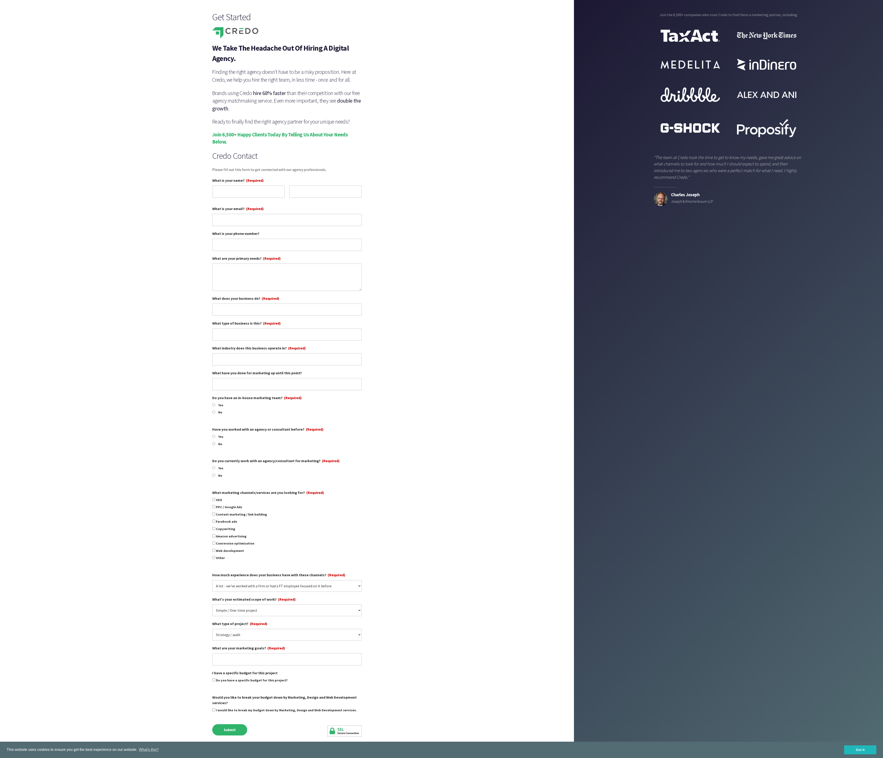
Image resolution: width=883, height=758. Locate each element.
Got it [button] (860, 750)
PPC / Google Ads (229, 507)
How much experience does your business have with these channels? (278, 575)
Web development (230, 551)
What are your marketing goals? (248, 648)
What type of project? (239, 623)
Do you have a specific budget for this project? (252, 680)
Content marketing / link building (241, 514)
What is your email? (238, 208)
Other (220, 558)
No (220, 412)
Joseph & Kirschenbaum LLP (692, 201)
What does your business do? (245, 298)
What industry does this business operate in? (259, 348)
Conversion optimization (235, 543)
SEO (219, 500)
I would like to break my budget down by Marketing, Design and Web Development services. (286, 710)
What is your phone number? (235, 233)
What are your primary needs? (246, 258)
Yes (220, 405)
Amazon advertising (231, 536)
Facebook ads (226, 521)
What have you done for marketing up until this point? (257, 373)
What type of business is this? (246, 323)
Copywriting (225, 529)
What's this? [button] (149, 750)
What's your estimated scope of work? (254, 599)
